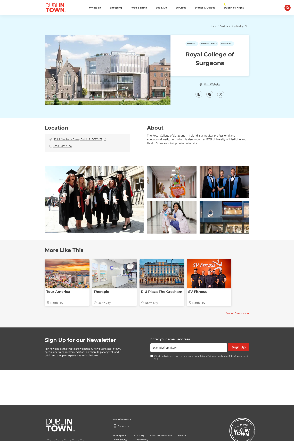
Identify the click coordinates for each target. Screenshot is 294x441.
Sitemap (182, 435)
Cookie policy (138, 435)
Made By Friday (141, 439)
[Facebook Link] (198, 97)
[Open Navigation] (287, 8)
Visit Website (212, 84)
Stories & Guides (205, 7)
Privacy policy (119, 435)
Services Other (208, 43)
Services (181, 7)
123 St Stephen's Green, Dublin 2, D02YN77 (78, 139)
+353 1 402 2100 (62, 146)
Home (213, 26)
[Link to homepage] (56, 8)
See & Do (161, 7)
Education (226, 43)
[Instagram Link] (209, 97)
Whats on (95, 7)
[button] (94, 199)
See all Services (236, 313)
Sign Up (239, 347)
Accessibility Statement (161, 435)
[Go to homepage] (60, 425)
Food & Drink (139, 7)
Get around (124, 426)
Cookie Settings (120, 439)
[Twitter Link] (220, 97)
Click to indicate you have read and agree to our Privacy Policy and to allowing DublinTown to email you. (201, 357)
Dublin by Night (234, 7)
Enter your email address (170, 339)
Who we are (124, 419)
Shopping (116, 7)
